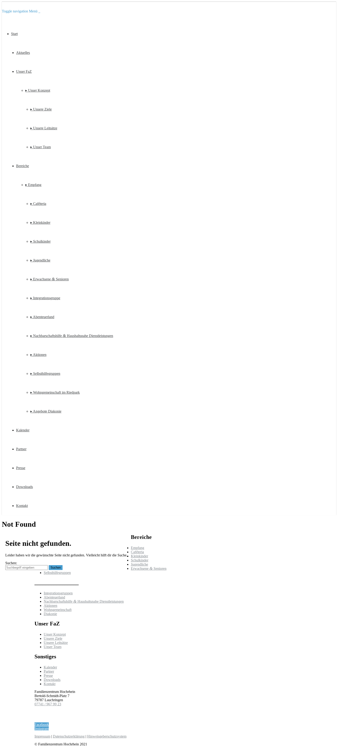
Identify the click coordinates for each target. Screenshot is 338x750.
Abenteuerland (54, 597)
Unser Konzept (55, 634)
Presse (20, 468)
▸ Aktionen (38, 355)
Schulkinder (139, 560)
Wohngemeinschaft (58, 610)
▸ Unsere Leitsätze (43, 128)
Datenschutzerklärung (69, 736)
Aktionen (50, 606)
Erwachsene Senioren (148, 568)
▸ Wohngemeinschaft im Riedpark (55, 392)
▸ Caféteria (38, 204)
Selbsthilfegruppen (57, 573)
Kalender (22, 430)
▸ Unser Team (40, 147)
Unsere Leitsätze (56, 643)
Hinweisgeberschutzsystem (106, 736)
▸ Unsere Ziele (41, 109)
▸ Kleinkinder (40, 222)
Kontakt (22, 506)
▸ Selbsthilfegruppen (45, 373)
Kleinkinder (139, 556)
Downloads (24, 487)
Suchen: (11, 563)
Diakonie (50, 614)
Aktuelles (23, 53)
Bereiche (22, 166)
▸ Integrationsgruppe (45, 298)
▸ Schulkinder (40, 241)
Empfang (137, 548)
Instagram (41, 728)
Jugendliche (139, 564)
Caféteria (137, 552)
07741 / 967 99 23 (47, 704)
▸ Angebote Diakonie (45, 411)
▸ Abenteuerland (42, 317)
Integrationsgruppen (58, 593)
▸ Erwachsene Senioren (49, 279)
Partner (21, 449)
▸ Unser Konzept (37, 90)
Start (14, 34)
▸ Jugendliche (40, 260)
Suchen (56, 567)
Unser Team (52, 647)
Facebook (41, 724)
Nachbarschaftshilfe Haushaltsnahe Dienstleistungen (84, 601)
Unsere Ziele (53, 638)
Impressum (42, 736)
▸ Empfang (33, 185)
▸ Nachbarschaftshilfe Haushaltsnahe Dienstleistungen (71, 336)
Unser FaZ (24, 71)
